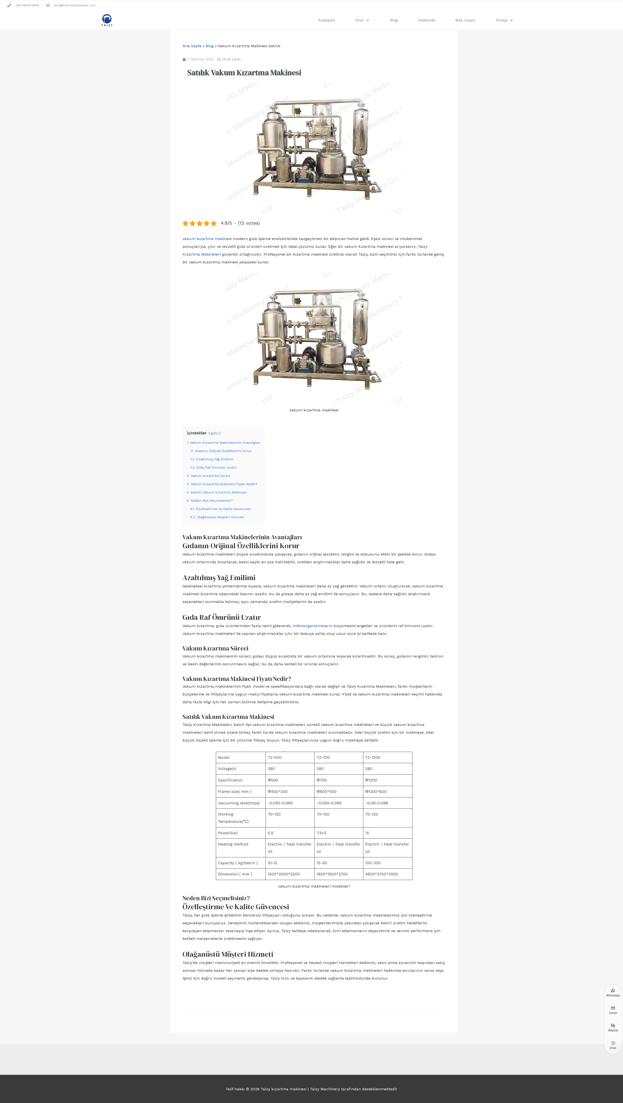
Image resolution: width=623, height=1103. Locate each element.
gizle (214, 433)
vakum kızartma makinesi (207, 238)
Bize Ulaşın (465, 20)
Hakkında (426, 20)
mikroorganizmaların (312, 625)
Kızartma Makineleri (202, 254)
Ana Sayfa (192, 46)
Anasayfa (326, 20)
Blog (394, 20)
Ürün (359, 20)
